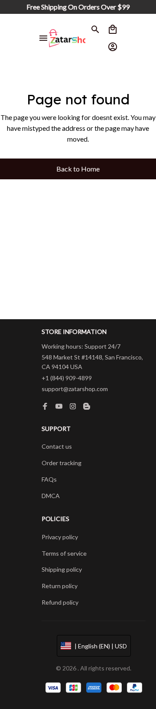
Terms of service (64, 553)
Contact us (57, 446)
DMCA (51, 495)
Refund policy (60, 602)
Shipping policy (62, 569)
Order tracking (61, 462)
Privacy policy (60, 537)
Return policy (60, 585)
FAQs (49, 479)
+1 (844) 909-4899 (67, 378)
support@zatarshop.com (75, 388)
